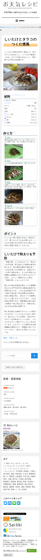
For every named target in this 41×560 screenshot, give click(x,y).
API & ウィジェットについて (13, 450)
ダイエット (24, 468)
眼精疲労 (6, 481)
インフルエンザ (9, 466)
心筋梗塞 (18, 476)
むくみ (25, 463)
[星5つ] (9, 342)
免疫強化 (18, 474)
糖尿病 (13, 481)
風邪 (33, 487)
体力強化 (6, 474)
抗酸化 (33, 476)
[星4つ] (8, 342)
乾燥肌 (26, 471)
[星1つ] (4, 342)
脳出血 (5, 487)
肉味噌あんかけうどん (11, 431)
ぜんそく (18, 463)
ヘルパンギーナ (9, 471)
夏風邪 (11, 476)
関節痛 (28, 487)
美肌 (24, 481)
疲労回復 (28, 479)
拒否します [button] (8, 555)
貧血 (23, 487)
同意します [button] (31, 550)
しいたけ (7, 103)
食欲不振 (6, 489)
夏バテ (5, 476)
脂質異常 (20, 484)
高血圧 (24, 489)
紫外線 (19, 481)
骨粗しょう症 (16, 489)
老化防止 (30, 481)
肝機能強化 (7, 484)
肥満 (14, 484)
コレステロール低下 (23, 466)
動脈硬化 (32, 474)
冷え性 (25, 474)
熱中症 (15, 479)
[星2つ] (5, 342)
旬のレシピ (12, 425)
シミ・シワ (7, 468)
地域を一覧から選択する (14, 367)
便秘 (12, 474)
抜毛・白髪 (7, 479)
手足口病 (26, 476)
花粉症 (17, 487)
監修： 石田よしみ (10, 338)
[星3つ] (6, 342)
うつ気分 (6, 463)
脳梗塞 (11, 487)
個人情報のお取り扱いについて (14, 551)
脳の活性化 (29, 484)
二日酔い (33, 471)
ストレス (16, 468)
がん (12, 463)
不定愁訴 (19, 471)
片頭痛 (21, 479)
